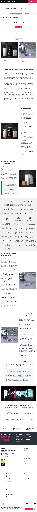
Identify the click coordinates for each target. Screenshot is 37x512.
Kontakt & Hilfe (33, 1)
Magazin (7, 489)
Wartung (9, 478)
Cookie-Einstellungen (27, 478)
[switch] (3, 508)
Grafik (8, 475)
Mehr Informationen (15, 508)
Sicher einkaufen (9, 496)
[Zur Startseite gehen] (2, 5)
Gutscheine (25, 460)
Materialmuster (26, 461)
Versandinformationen (27, 453)
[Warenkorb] (35, 5)
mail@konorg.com (5, 459)
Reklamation (26, 463)
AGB (24, 473)
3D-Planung (9, 473)
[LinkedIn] (4, 1)
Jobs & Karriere (8, 491)
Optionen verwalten (30, 506)
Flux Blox (4, 59)
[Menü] (4, 503)
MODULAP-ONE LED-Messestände (16, 13)
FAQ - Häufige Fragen (27, 458)
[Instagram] (10, 503)
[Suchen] (29, 5)
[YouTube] (1, 1)
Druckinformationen (27, 455)
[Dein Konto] (33, 5)
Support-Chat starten (5, 456)
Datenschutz (26, 475)
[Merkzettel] (31, 5)
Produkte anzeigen (18, 27)
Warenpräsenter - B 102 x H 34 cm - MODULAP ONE (26, 60)
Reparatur (9, 481)
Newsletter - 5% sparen (9, 494)
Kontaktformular (26, 450)
